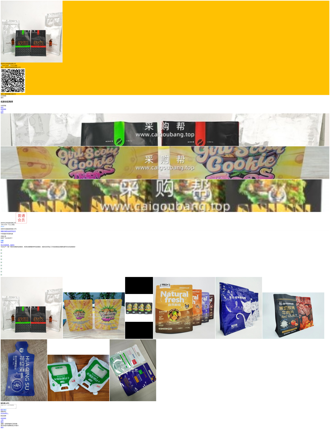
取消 (2, 409)
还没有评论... (5, 413)
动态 (2, 242)
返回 (2, 97)
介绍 (2, 240)
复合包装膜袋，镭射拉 (7, 245)
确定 (5, 409)
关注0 (2, 226)
